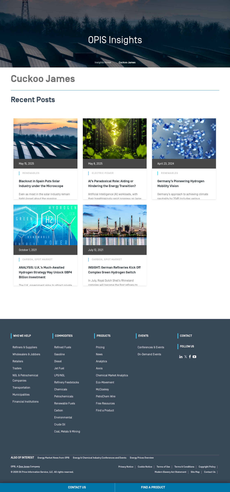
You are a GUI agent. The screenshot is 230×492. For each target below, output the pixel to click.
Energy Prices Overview (142, 458)
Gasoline (59, 354)
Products (104, 335)
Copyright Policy (207, 467)
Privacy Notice (125, 467)
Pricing (100, 347)
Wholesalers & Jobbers (26, 354)
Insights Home (103, 62)
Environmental (63, 417)
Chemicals (60, 389)
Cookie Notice (145, 467)
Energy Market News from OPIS (53, 458)
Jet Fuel (59, 368)
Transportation (21, 387)
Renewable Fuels (64, 403)
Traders (17, 368)
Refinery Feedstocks (66, 382)
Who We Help (22, 335)
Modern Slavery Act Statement (170, 472)
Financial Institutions (26, 401)
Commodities (64, 335)
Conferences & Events (151, 347)
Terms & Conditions (184, 467)
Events (143, 335)
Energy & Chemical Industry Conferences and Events (99, 458)
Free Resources (105, 403)
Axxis (99, 368)
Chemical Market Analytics (112, 375)
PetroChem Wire (105, 396)
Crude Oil (59, 424)
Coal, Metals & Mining (67, 431)
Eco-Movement (105, 382)
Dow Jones (24, 466)
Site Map (195, 472)
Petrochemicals (63, 396)
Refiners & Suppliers (25, 347)
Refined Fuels (62, 347)
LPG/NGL (59, 375)
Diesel (58, 361)
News (99, 354)
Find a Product (105, 410)
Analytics (101, 361)
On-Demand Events (149, 354)
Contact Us (209, 472)
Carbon (58, 410)
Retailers (18, 361)
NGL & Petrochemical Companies (25, 378)
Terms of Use (163, 467)
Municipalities (21, 394)
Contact (186, 335)
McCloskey (102, 389)
